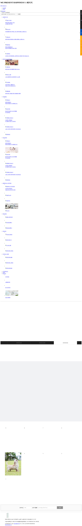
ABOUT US (5, 17)
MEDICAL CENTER (7, 183)
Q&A (4, 272)
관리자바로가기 (8, 524)
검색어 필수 (3, 14)
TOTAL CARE (6, 254)
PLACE (4, 273)
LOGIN (4, 8)
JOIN (4, 9)
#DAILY (4, 231)
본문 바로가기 (3, 5)
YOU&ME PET (17, 523)
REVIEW (5, 213)
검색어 (34, 507)
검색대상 (21, 507)
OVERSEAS (5, 271)
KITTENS (5, 137)
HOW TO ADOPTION (7, 59)
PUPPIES (5, 96)
